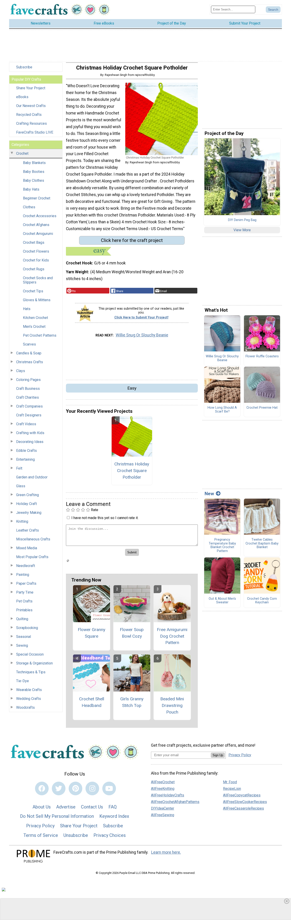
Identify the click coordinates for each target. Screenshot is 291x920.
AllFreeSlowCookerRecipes (245, 802)
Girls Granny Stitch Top (131, 702)
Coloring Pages (28, 380)
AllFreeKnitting (162, 788)
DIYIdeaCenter (162, 808)
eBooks (22, 97)
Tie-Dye (22, 681)
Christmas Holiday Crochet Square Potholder (131, 470)
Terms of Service (40, 835)
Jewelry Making (28, 512)
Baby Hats (31, 189)
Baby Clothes (33, 180)
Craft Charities (27, 397)
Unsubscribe (75, 835)
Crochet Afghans (36, 225)
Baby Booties (33, 171)
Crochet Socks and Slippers (38, 280)
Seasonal (23, 636)
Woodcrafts (25, 707)
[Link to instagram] (92, 788)
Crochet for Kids (36, 260)
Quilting (22, 619)
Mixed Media (26, 548)
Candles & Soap (28, 353)
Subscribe (24, 67)
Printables (24, 610)
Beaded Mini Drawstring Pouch (172, 705)
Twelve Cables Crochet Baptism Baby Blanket (262, 543)
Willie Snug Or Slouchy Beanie (142, 335)
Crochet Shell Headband (91, 702)
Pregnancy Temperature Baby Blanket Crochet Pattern (222, 545)
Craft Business (28, 388)
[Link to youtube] (109, 788)
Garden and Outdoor (32, 477)
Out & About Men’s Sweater (222, 600)
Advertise (65, 807)
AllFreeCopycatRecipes (242, 795)
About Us (42, 807)
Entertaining (25, 459)
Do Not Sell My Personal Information (57, 816)
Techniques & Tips (30, 672)
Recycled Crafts (29, 114)
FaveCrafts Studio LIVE (34, 132)
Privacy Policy (40, 825)
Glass (20, 486)
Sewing (22, 645)
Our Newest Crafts (31, 106)
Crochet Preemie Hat (262, 408)
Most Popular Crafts (32, 557)
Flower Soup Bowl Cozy (132, 633)
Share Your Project (30, 88)
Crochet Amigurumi (38, 233)
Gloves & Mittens (36, 300)
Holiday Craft (26, 504)
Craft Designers (28, 415)
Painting (22, 574)
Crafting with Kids (30, 433)
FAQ (112, 807)
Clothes (29, 207)
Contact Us (92, 807)
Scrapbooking (27, 628)
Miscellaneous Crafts (33, 539)
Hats (26, 309)
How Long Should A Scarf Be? (222, 409)
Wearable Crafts (29, 690)
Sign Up (218, 755)
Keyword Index (114, 816)
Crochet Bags (33, 242)
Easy (131, 388)
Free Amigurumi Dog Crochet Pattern (172, 636)
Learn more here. (166, 852)
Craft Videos (26, 424)
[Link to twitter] (58, 788)
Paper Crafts (26, 583)
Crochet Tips (33, 291)
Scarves (29, 344)
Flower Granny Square (91, 633)
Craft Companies (29, 406)
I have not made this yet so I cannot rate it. (104, 518)
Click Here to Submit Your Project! (141, 317)
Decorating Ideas (29, 442)
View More (242, 230)
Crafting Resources (31, 123)
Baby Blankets (34, 163)
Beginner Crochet (36, 198)
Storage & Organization (34, 663)
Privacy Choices (109, 835)
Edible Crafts (26, 450)
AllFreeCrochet (163, 782)
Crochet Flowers (36, 251)
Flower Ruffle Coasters (262, 356)
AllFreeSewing (162, 815)
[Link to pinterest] (75, 788)
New (209, 493)
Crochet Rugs (33, 269)
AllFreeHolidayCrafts (167, 795)
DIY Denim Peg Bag (242, 220)
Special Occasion (30, 654)
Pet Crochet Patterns (39, 335)
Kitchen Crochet (35, 318)
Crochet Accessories (39, 216)
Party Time (24, 592)
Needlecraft (25, 566)
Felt (19, 468)
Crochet (22, 153)
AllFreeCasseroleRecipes (243, 808)
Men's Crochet (34, 326)
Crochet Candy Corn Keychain (262, 600)
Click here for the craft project (132, 240)
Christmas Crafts (29, 362)
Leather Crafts (27, 530)
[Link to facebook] (42, 788)
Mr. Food (230, 782)
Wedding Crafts (28, 698)
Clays (20, 371)
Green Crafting (27, 495)
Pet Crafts (24, 601)
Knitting (22, 521)
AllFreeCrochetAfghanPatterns (175, 802)
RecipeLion (232, 788)
